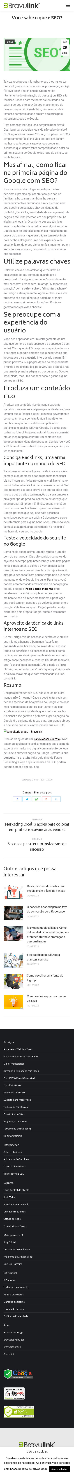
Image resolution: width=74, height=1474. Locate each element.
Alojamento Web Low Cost (18, 1049)
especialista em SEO (47, 739)
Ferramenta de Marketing (17, 1128)
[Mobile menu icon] (67, 5)
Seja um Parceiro (13, 1263)
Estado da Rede (12, 1218)
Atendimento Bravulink (16, 1204)
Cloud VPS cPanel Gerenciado (20, 1078)
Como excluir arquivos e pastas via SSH (46, 999)
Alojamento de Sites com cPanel (21, 1056)
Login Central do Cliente (16, 1190)
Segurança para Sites (15, 1121)
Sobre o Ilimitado (13, 1152)
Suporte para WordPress (17, 1099)
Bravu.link (9, 1354)
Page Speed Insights (39, 589)
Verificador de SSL (14, 1173)
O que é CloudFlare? (15, 1166)
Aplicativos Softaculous (16, 1159)
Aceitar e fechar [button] (59, 1469)
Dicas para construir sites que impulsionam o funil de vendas (46, 889)
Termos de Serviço (14, 1309)
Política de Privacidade (16, 1316)
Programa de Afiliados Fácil (18, 1256)
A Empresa (9, 1280)
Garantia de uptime (14, 1301)
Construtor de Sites (14, 1114)
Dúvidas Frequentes (15, 1211)
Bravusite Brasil (12, 1346)
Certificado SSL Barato (16, 1107)
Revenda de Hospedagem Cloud (21, 1070)
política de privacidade (33, 1469)
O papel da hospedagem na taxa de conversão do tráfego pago (47, 909)
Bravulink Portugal (14, 1332)
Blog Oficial (10, 1242)
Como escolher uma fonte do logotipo (45, 978)
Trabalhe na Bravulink (16, 1287)
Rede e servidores (14, 1294)
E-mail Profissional (14, 1063)
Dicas (10, 42)
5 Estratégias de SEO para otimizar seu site (43, 957)
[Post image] (13, 892)
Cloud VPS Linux (12, 1085)
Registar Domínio (13, 1135)
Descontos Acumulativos (17, 1249)
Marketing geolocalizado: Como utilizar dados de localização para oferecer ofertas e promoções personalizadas (48, 934)
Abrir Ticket (10, 1197)
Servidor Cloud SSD (14, 1092)
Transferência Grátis (15, 1226)
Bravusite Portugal (14, 1339)
